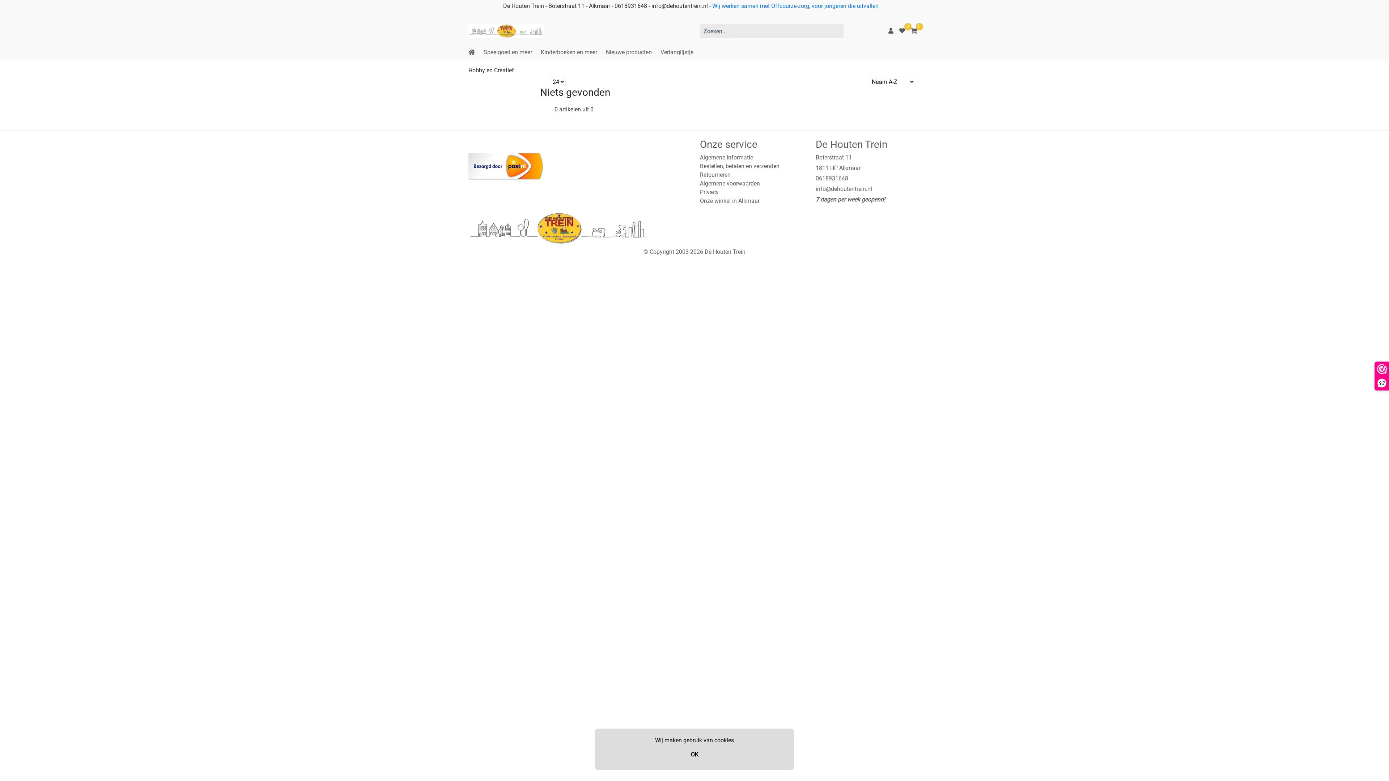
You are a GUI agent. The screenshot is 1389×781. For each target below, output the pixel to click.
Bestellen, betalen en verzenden (740, 166)
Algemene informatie (726, 157)
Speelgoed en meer (508, 52)
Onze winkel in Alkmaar (730, 200)
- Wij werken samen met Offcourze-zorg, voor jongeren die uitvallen (793, 6)
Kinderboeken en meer (569, 52)
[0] (902, 30)
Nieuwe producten (629, 52)
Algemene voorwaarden (730, 183)
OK (694, 754)
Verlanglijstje (676, 52)
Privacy (709, 192)
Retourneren (715, 174)
